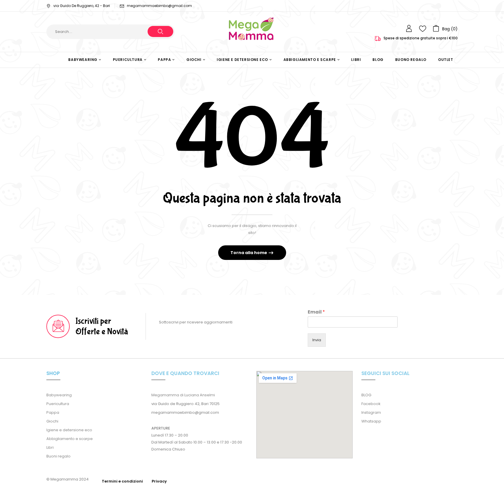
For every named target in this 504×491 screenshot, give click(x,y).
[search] (160, 31)
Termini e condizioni (122, 481)
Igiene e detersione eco (69, 430)
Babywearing (59, 395)
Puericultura (57, 403)
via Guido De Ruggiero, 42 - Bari (81, 5)
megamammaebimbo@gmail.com (159, 5)
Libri (50, 447)
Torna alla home (249, 253)
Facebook (371, 403)
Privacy (159, 481)
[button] (445, 28)
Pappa (52, 412)
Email (316, 312)
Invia (316, 340)
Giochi (52, 421)
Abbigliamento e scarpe (69, 438)
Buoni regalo (58, 456)
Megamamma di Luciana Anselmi (183, 395)
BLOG (366, 395)
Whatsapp (371, 421)
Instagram (371, 412)
